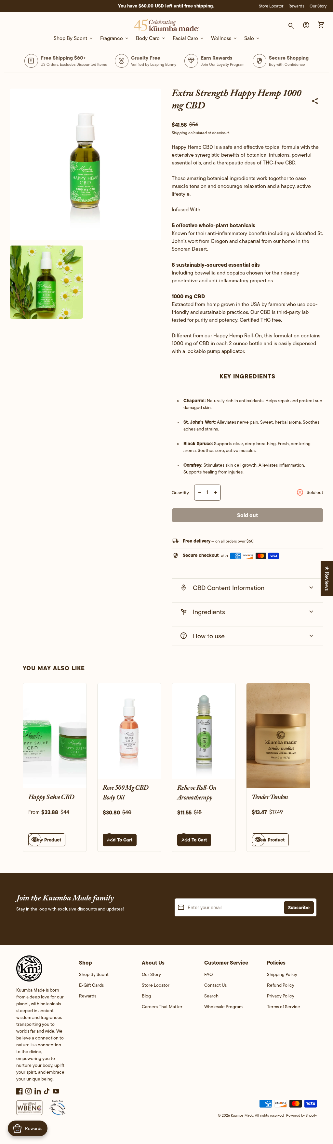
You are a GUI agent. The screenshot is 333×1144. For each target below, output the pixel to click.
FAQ (208, 974)
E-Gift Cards (91, 985)
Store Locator (271, 6)
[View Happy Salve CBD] (55, 735)
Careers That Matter (162, 1006)
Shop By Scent (94, 974)
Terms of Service (283, 1006)
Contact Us (215, 985)
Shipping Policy (282, 974)
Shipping (179, 132)
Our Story (318, 6)
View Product (47, 839)
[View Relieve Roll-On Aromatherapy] (203, 731)
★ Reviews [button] (327, 578)
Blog (146, 996)
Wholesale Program (223, 1006)
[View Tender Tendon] (278, 735)
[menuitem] (104, 976)
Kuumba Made (242, 1115)
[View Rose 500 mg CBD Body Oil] (129, 731)
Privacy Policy (280, 996)
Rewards (296, 6)
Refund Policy (280, 985)
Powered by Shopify (301, 1115)
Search (211, 996)
